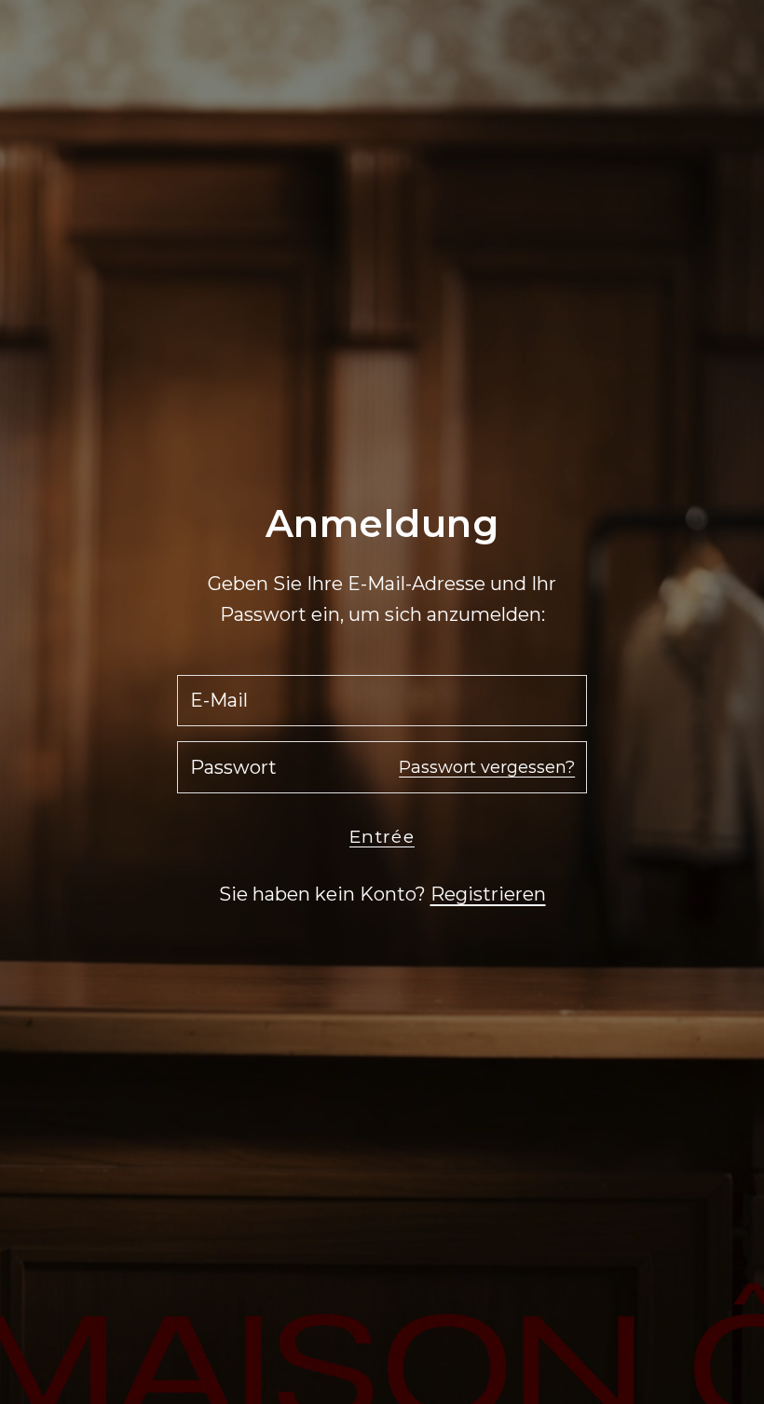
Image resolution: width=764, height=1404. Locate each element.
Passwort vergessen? (487, 767)
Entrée (382, 836)
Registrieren (488, 894)
